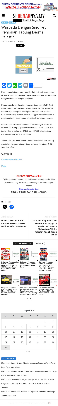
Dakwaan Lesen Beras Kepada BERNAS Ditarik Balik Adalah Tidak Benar (13, 223)
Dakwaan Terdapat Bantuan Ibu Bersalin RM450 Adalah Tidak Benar (28, 264)
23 (53, 337)
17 (6, 337)
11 (14, 332)
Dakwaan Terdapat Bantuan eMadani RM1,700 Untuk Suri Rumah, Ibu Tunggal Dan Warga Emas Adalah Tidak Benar (46, 266)
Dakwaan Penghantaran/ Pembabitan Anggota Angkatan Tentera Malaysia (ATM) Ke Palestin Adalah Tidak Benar (44, 227)
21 (37, 337)
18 (14, 337)
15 (45, 332)
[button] (54, 16)
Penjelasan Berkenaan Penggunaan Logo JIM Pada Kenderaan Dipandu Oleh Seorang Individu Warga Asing (28, 291)
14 (37, 332)
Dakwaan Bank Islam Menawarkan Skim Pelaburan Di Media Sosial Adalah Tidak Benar (46, 291)
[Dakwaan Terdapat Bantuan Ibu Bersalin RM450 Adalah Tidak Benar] (29, 254)
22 (45, 337)
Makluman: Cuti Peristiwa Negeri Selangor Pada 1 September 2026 (27, 379)
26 (22, 342)
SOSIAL (4, 22)
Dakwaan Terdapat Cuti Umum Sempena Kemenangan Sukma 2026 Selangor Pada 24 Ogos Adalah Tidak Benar (10, 266)
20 (30, 337)
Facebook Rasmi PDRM (11, 159)
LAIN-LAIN (39, 243)
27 (30, 342)
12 (22, 332)
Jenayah (12, 22)
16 (53, 332)
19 (22, 337)
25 (14, 342)
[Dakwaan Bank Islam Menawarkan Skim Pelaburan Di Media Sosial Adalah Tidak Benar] (48, 279)
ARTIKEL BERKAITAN (23, 243)
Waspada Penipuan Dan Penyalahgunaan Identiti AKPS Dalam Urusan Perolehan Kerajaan (9, 291)
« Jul (28, 351)
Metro (3, 166)
